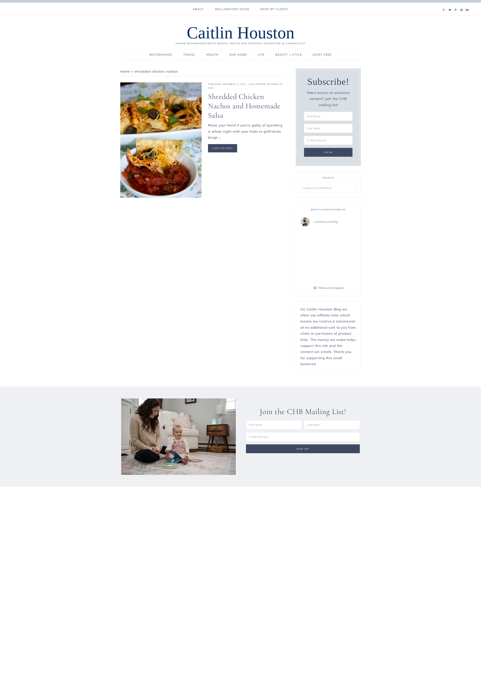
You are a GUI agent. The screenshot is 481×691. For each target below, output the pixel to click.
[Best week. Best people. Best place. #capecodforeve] (313, 238)
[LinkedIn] (468, 5)
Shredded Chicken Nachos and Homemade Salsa (244, 106)
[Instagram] (462, 5)
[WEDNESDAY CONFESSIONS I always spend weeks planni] (342, 255)
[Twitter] (450, 5)
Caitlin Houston (240, 32)
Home (125, 71)
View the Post (222, 148)
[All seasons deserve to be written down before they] (342, 272)
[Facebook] (444, 5)
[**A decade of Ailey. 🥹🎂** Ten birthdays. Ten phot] (313, 255)
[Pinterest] (456, 5)
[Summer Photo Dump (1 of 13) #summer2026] (313, 272)
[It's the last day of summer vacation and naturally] (342, 238)
